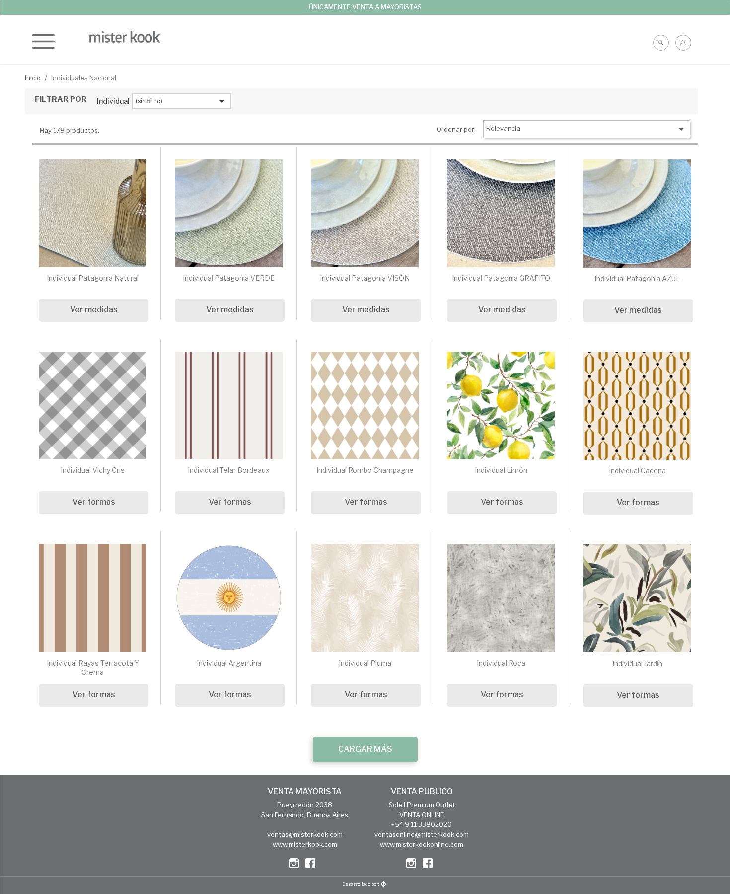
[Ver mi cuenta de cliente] (683, 43)
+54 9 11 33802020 (421, 824)
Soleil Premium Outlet (422, 805)
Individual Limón (501, 470)
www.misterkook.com (305, 844)
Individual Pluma (365, 663)
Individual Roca (501, 663)
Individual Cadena (637, 470)
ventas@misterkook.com (305, 834)
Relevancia (586, 129)
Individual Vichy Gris (93, 470)
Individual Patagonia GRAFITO (501, 278)
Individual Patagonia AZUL (637, 278)
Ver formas (94, 502)
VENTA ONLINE (421, 815)
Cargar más (365, 749)
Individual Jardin (637, 663)
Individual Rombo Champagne (365, 470)
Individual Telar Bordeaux (229, 470)
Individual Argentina (229, 663)
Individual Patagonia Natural (93, 278)
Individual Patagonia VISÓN (365, 278)
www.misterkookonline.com (421, 844)
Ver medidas (94, 309)
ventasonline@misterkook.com (421, 834)
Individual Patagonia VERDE (229, 278)
